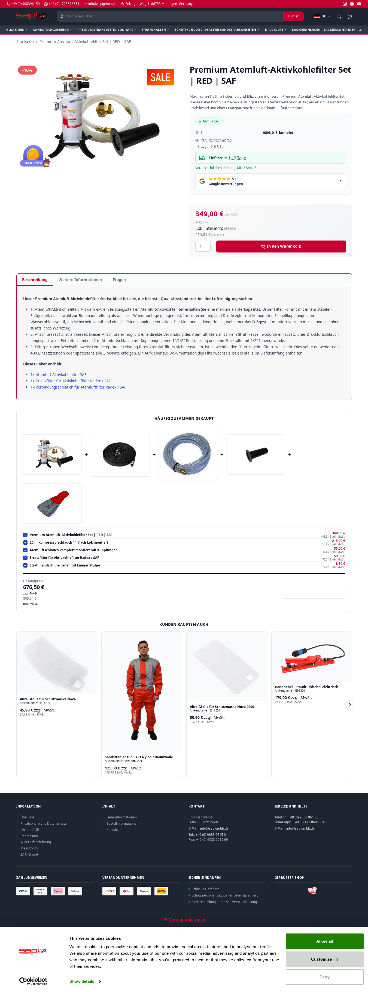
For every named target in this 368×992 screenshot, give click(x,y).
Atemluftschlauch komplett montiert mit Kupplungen (74, 550)
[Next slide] (349, 704)
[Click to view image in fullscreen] (97, 118)
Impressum (29, 836)
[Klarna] (58, 891)
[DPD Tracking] (127, 891)
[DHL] (162, 891)
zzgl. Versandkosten (216, 140)
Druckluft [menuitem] (274, 29)
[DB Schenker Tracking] (144, 891)
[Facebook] (351, 3)
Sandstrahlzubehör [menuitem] (51, 29)
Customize (321, 959)
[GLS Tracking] (110, 891)
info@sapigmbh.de (214, 828)
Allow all (324, 941)
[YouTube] (359, 3)
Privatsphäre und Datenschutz (43, 823)
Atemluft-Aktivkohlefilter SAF (61, 374)
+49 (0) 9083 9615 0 (211, 834)
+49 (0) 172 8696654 (308, 822)
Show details (81, 981)
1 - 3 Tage (237, 157)
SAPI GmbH (29, 854)
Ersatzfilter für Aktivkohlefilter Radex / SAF (74, 380)
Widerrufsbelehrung (35, 842)
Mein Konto (29, 848)
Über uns (27, 817)
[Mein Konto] (339, 16)
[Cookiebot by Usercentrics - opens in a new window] (33, 981)
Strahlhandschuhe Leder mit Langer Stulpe (65, 565)
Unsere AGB (29, 829)
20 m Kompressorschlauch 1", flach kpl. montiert (69, 542)
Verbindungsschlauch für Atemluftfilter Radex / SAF (81, 387)
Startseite (25, 41)
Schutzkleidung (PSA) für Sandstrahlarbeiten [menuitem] (215, 29)
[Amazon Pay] (41, 891)
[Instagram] (344, 3)
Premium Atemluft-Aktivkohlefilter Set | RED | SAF (85, 41)
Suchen (294, 16)
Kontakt (112, 829)
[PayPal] (24, 891)
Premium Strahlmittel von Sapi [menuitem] (105, 29)
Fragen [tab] (119, 279)
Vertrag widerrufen (187, 919)
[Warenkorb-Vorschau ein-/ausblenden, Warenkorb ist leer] (349, 16)
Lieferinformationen (122, 817)
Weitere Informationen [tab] (80, 279)
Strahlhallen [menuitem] (154, 29)
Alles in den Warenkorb (316, 592)
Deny (324, 977)
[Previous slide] (18, 704)
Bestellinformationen (122, 823)
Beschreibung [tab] (35, 279)
